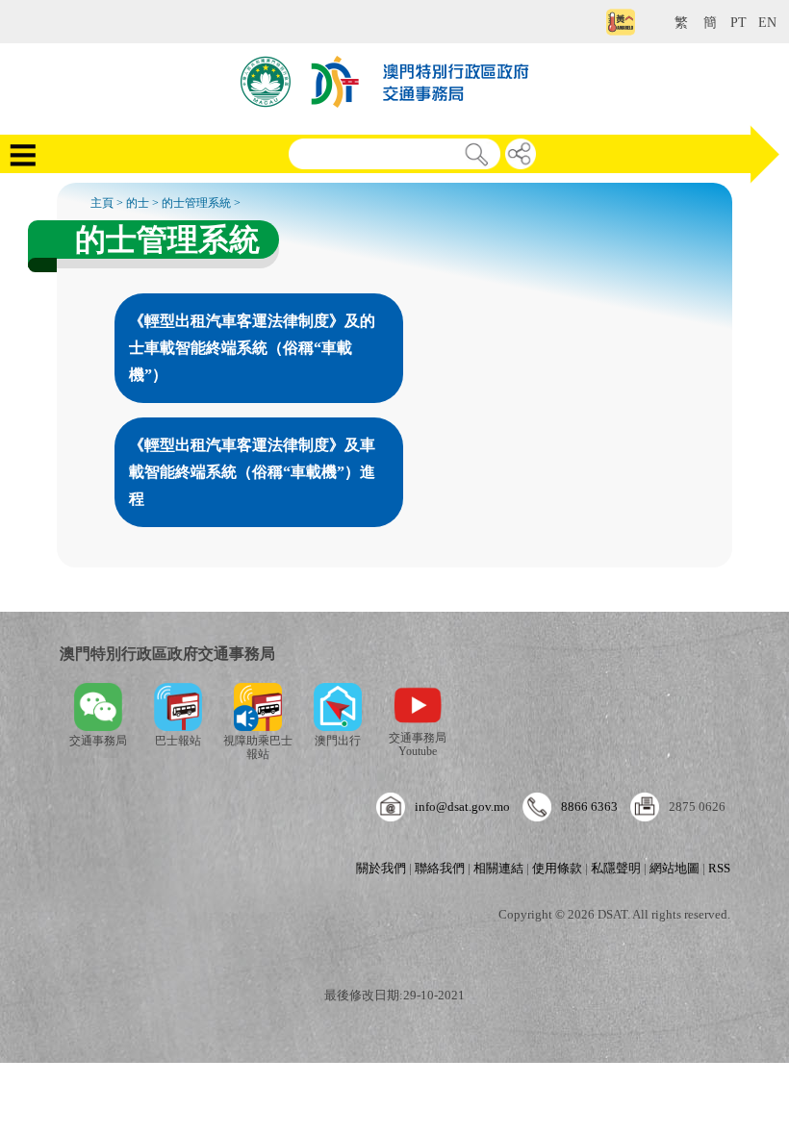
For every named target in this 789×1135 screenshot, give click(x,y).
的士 (137, 203)
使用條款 (557, 868)
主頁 (102, 203)
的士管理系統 (196, 203)
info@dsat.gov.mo (462, 806)
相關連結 (498, 868)
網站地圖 (674, 868)
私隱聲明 (616, 868)
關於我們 (381, 868)
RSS (719, 868)
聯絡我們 (440, 868)
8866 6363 (589, 806)
